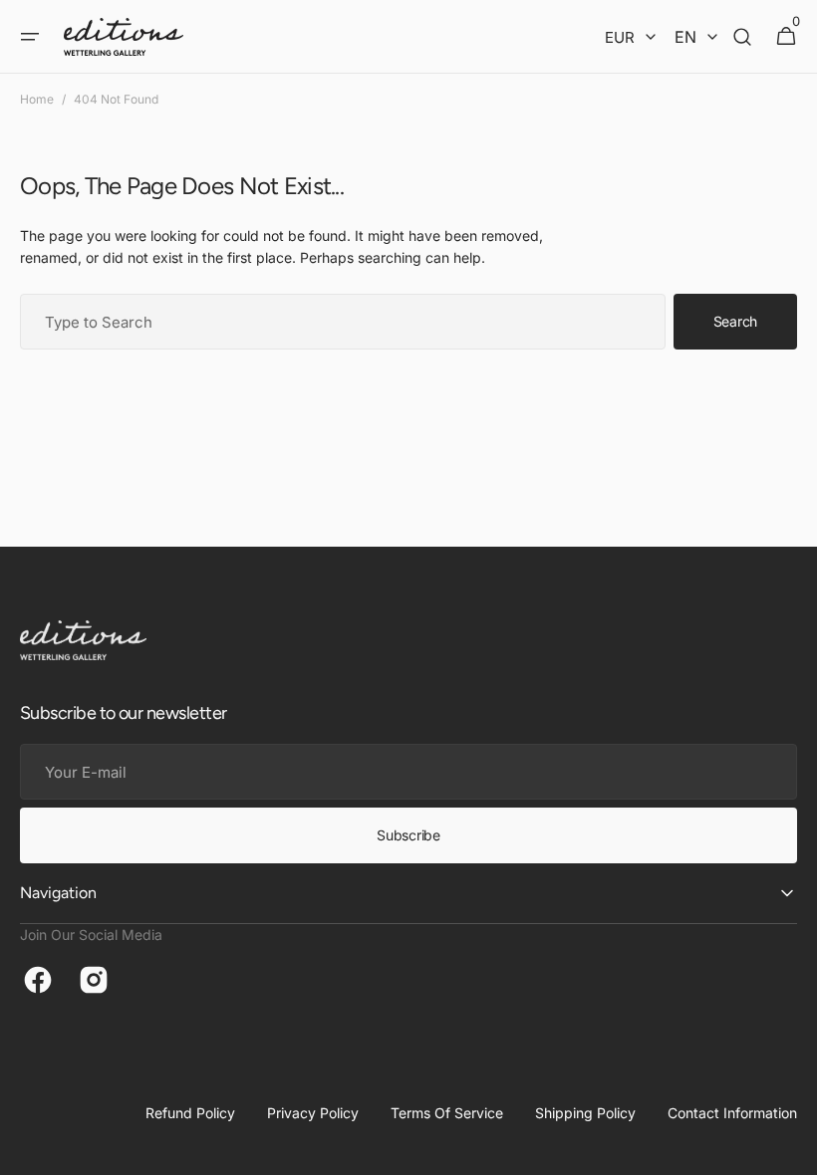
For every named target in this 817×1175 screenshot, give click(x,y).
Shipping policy (585, 1112)
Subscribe (408, 834)
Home (37, 99)
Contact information (732, 1112)
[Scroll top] (793, 1151)
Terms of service (447, 1112)
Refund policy (190, 1112)
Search (735, 321)
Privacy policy (313, 1112)
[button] (30, 37)
